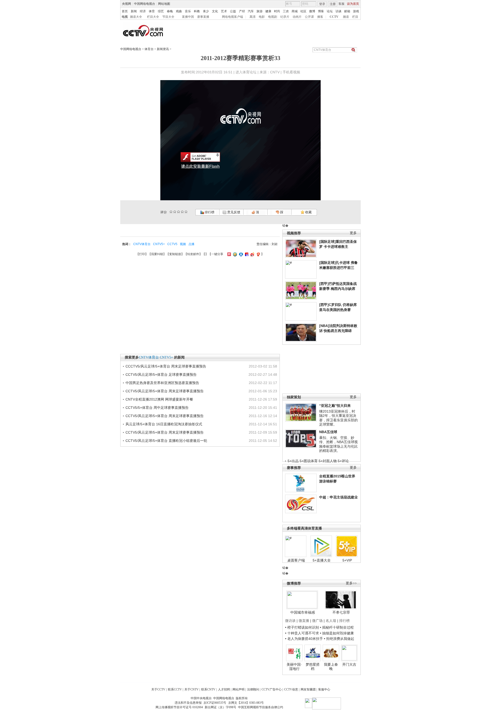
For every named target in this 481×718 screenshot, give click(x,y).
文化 (215, 11)
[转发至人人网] (240, 254)
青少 (206, 11)
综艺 (161, 11)
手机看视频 (291, 72)
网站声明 (238, 689)
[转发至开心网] (228, 254)
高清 (253, 17)
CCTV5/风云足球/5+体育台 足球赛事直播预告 (161, 375)
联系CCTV (175, 689)
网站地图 (164, 4)
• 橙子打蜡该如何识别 (302, 627)
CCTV (334, 17)
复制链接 (175, 254)
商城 (295, 11)
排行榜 (209, 212)
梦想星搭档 (313, 666)
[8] (182, 211)
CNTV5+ (159, 244)
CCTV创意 (291, 689)
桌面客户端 (296, 560)
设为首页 (353, 4)
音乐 (188, 11)
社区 (303, 11)
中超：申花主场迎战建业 (338, 497)
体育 (152, 11)
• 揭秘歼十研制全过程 (337, 627)
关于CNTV (191, 689)
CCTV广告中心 (272, 689)
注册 (333, 4)
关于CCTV (158, 689)
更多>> (351, 583)
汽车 (251, 11)
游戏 (356, 11)
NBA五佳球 (328, 432)
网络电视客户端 (232, 17)
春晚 (170, 11)
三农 (286, 11)
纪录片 (284, 17)
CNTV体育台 (142, 244)
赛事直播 (203, 17)
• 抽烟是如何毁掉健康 (337, 633)
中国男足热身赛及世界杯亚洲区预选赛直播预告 (162, 383)
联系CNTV (208, 689)
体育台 (149, 49)
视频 (183, 244)
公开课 (309, 17)
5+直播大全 (322, 560)
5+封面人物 (328, 461)
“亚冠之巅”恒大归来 (335, 406)
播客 (320, 17)
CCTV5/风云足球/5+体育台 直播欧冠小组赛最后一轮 (166, 441)
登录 (322, 4)
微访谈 (290, 621)
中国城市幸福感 (302, 612)
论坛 (330, 11)
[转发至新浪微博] (251, 254)
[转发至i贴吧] (246, 254)
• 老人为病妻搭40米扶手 (304, 639)
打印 (142, 254)
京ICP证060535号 (214, 702)
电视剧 (272, 17)
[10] (186, 211)
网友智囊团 (308, 689)
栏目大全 (153, 17)
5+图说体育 (309, 461)
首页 (125, 11)
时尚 (277, 11)
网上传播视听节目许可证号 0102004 (179, 707)
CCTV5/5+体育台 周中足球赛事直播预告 (157, 408)
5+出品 (293, 461)
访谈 (338, 11)
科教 (197, 11)
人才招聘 (224, 689)
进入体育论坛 (246, 72)
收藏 (308, 212)
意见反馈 (233, 212)
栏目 (355, 17)
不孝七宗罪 (341, 612)
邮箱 (347, 11)
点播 (191, 244)
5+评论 (343, 461)
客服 (341, 4)
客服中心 (324, 689)
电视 (125, 17)
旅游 (260, 11)
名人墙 (331, 621)
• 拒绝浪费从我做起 (339, 639)
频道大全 (136, 17)
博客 (321, 11)
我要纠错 (157, 254)
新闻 (134, 11)
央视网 (126, 4)
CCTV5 (172, 244)
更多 (353, 233)
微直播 (304, 621)
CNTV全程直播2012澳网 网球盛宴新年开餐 (159, 399)
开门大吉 (349, 664)
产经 (242, 11)
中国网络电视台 (144, 4)
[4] (175, 211)
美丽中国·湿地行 (294, 666)
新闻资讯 (163, 49)
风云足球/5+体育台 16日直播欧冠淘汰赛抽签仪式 (164, 424)
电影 (262, 17)
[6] (178, 211)
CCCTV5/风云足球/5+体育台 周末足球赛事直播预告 (166, 366)
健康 (268, 11)
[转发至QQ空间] (234, 254)
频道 (346, 17)
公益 (233, 11)
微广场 (317, 621)
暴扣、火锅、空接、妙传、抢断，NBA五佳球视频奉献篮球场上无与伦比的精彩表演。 (338, 444)
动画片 (297, 17)
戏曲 (179, 11)
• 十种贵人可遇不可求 (302, 633)
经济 (143, 11)
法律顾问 (253, 689)
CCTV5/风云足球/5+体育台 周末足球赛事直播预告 (165, 391)
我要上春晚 (331, 666)
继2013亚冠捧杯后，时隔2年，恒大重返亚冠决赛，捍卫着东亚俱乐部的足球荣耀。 (338, 418)
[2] (171, 211)
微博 (312, 11)
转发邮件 (193, 254)
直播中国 (188, 17)
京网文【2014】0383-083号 (246, 702)
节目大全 (168, 17)
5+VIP (347, 560)
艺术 (224, 11)
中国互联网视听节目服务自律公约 (260, 707)
